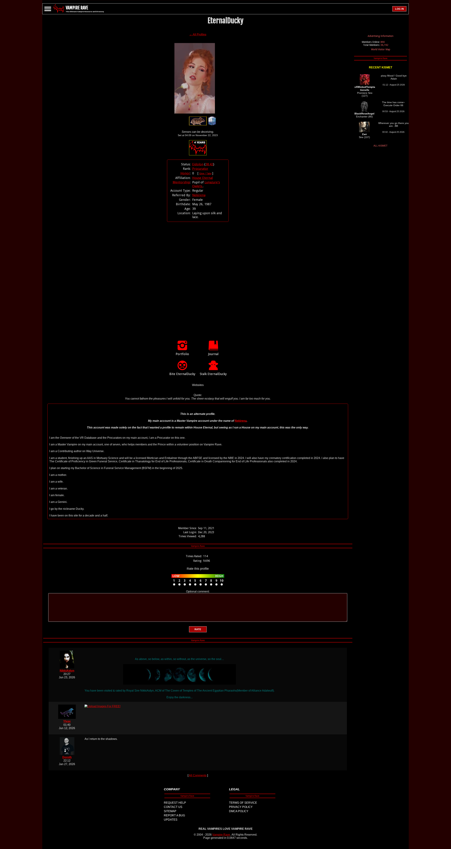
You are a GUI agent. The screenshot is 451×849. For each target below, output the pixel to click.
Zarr (364, 134)
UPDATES (170, 819)
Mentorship (181, 182)
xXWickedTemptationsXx (364, 88)
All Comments (197, 775)
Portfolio (182, 354)
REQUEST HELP (175, 802)
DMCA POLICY (238, 811)
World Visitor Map (380, 49)
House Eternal (202, 178)
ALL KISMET (380, 145)
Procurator (200, 169)
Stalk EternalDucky (213, 374)
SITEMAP (170, 811)
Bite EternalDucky (182, 374)
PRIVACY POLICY (241, 806)
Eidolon (197, 164)
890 (383, 42)
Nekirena (198, 195)
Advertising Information (380, 36)
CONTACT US (173, 806)
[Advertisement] (197, 277)
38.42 (209, 164)
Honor (185, 173)
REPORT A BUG (174, 815)
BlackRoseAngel (364, 113)
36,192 (384, 45)
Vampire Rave (221, 834)
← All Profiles (197, 34)
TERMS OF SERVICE (243, 802)
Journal (213, 354)
